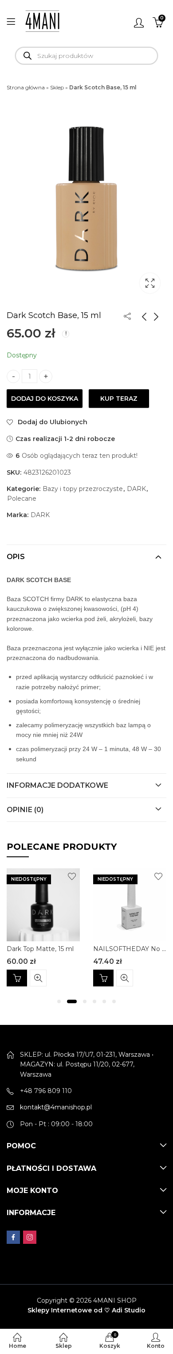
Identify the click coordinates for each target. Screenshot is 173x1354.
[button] (59, 1001)
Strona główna (26, 87)
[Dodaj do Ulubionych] (72, 876)
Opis (16, 556)
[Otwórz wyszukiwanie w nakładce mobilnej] (86, 55)
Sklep (57, 87)
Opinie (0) (25, 809)
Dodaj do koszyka (44, 399)
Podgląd (38, 978)
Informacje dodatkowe (57, 785)
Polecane (21, 498)
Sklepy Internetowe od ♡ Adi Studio (86, 1310)
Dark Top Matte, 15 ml (40, 949)
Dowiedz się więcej (17, 978)
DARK (136, 489)
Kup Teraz (119, 399)
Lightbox (150, 283)
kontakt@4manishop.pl (56, 1107)
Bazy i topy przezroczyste (83, 489)
